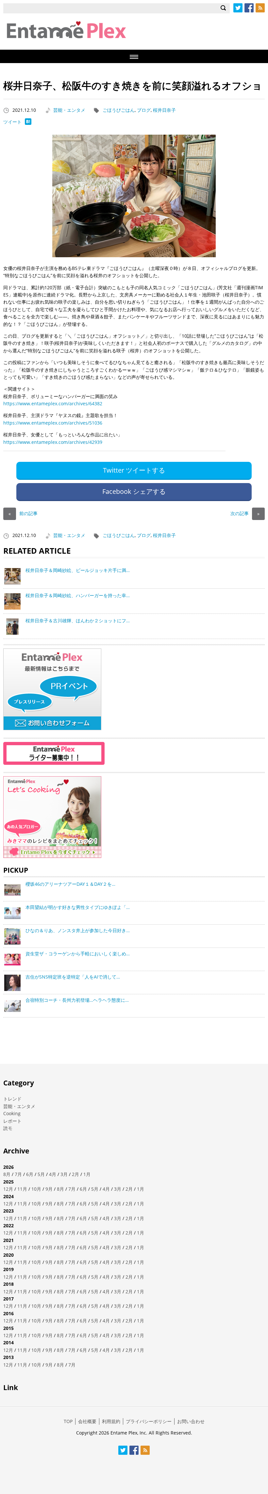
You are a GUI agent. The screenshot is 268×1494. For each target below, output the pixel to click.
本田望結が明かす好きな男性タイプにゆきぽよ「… (77, 907)
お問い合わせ (191, 1421)
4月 (52, 1174)
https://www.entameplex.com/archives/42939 (52, 442)
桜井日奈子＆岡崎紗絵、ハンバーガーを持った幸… (77, 595)
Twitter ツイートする (134, 470)
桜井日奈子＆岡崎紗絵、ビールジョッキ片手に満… (77, 570)
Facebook (249, 7)
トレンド (12, 1099)
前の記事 (23, 513)
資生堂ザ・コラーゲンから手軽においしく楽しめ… (77, 953)
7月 (18, 1174)
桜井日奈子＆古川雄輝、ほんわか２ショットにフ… (77, 620)
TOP (68, 1421)
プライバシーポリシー (149, 1421)
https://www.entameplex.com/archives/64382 (52, 403)
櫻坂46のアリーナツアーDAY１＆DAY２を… (70, 884)
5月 (41, 1174)
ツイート (12, 122)
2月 (75, 1174)
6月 (29, 1174)
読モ (7, 1128)
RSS (260, 7)
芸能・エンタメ (69, 110)
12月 (8, 1189)
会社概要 (87, 1421)
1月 (87, 1174)
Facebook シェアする (134, 491)
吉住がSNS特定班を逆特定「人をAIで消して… (72, 977)
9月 (49, 1189)
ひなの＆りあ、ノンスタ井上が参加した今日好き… (77, 930)
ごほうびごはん (119, 110)
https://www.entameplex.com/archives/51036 (52, 423)
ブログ (144, 110)
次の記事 (245, 513)
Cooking (12, 1113)
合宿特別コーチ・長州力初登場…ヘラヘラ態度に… (77, 1000)
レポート (12, 1121)
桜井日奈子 (164, 110)
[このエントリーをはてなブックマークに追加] (28, 123)
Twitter (238, 7)
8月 (6, 1174)
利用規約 (111, 1421)
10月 (36, 1189)
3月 (64, 1174)
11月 (22, 1189)
